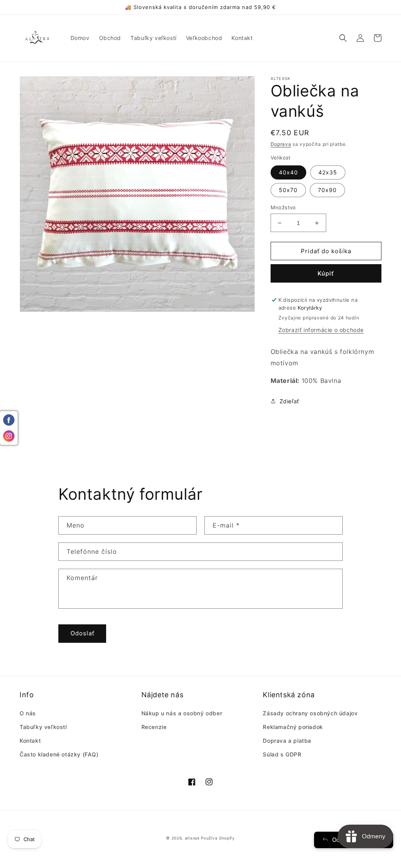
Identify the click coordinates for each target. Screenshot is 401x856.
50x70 (288, 190)
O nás (28, 713)
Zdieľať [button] (289, 401)
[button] (343, 38)
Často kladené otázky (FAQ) (59, 754)
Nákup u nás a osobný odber (181, 713)
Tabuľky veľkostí (43, 727)
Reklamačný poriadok (293, 727)
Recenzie (154, 727)
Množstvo (283, 207)
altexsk (192, 838)
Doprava (281, 144)
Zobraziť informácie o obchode (321, 329)
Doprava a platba (287, 740)
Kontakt (30, 740)
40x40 (288, 172)
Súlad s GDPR (282, 754)
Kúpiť (326, 273)
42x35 (327, 172)
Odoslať (82, 633)
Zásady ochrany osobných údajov (310, 713)
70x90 (327, 190)
